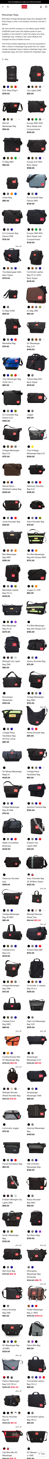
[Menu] (2, 7)
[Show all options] (43, 87)
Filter (6, 59)
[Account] (41, 6)
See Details (37, 2)
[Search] (7, 6)
